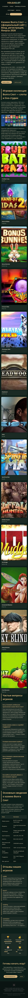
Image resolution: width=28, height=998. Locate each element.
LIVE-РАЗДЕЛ (11, 10)
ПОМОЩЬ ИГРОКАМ (20, 6)
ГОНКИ (11, 6)
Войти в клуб (18, 82)
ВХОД (7, 14)
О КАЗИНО (5, 6)
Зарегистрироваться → (10, 976)
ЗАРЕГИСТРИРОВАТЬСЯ (16, 14)
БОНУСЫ (18, 10)
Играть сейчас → (6, 82)
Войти (21, 976)
